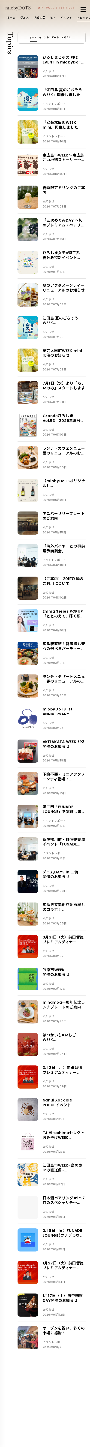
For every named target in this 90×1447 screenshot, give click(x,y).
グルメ (24, 18)
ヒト (53, 18)
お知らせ (66, 37)
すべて (33, 37)
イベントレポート (49, 37)
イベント (66, 18)
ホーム (11, 18)
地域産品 (39, 18)
